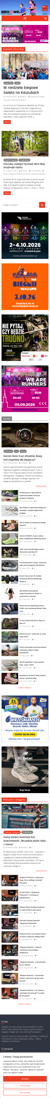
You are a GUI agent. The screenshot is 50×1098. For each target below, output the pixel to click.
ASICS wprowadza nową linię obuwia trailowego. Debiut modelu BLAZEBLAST (32, 650)
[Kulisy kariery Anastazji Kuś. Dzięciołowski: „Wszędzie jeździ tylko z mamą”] (25, 805)
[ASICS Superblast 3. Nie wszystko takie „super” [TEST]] (10, 661)
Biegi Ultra (8, 83)
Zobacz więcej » (25, 687)
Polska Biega (24, 160)
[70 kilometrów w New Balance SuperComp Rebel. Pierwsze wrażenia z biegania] (10, 491)
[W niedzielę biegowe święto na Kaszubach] (25, 55)
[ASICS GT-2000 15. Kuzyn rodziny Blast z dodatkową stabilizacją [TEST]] (10, 534)
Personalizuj (25, 1085)
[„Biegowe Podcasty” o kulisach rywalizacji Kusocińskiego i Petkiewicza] (10, 946)
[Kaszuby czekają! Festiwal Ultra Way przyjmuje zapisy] (25, 132)
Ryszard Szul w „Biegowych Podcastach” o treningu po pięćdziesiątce (29, 895)
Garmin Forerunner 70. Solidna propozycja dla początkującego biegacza (30, 578)
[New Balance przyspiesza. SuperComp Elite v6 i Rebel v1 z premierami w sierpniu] (10, 589)
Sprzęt (6, 418)
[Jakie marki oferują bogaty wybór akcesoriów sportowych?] (10, 548)
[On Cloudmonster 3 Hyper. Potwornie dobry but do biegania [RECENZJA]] (10, 561)
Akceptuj (25, 1079)
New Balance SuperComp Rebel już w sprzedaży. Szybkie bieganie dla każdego (32, 510)
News (17, 83)
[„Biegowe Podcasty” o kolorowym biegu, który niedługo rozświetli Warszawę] (10, 876)
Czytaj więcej (41, 486)
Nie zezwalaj (25, 1092)
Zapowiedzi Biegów (19, 100)
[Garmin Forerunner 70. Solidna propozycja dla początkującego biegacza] (10, 574)
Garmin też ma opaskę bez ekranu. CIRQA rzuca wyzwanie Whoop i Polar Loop (32, 608)
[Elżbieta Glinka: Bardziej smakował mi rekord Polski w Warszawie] (10, 906)
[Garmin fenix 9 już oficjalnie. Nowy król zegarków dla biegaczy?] (25, 424)
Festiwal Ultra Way (23, 174)
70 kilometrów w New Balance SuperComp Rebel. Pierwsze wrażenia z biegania (30, 495)
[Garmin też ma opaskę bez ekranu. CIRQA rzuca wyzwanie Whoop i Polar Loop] (10, 604)
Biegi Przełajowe (11, 160)
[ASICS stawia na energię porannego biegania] (10, 521)
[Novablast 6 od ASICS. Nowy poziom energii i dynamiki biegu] (10, 674)
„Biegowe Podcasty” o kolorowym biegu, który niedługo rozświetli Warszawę (31, 880)
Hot (16, 451)
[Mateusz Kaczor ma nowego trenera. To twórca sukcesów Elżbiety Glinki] (10, 932)
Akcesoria (8, 451)
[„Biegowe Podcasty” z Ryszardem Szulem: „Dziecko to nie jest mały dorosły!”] (10, 974)
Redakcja (23, 97)
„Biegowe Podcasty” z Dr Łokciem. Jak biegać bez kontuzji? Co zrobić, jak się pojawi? (31, 993)
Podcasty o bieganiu (14, 799)
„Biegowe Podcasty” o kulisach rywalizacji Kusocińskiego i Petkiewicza (30, 950)
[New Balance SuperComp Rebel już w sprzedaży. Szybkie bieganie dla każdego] (10, 506)
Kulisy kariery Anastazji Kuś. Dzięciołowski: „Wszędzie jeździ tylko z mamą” (24, 841)
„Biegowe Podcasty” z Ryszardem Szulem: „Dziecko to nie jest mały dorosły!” (31, 978)
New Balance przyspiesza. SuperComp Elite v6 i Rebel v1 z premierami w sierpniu (30, 593)
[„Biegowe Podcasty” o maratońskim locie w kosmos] (10, 961)
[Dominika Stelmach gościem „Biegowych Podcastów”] (10, 919)
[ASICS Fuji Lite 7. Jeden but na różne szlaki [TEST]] (10, 632)
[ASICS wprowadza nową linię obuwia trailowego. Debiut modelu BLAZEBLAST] (10, 646)
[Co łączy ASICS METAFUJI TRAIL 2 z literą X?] (10, 619)
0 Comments (36, 171)
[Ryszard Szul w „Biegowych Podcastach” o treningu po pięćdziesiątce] (10, 891)
